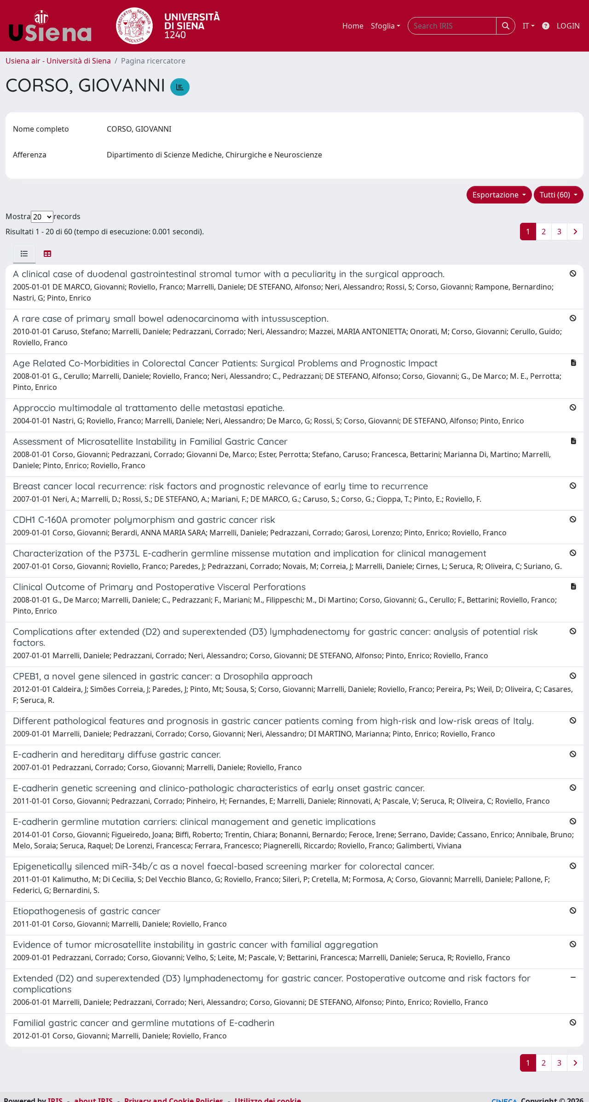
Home (353, 26)
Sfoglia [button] (383, 26)
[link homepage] (53, 26)
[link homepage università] (168, 26)
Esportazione (496, 195)
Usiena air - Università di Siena (58, 61)
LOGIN (568, 26)
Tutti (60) (556, 195)
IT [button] (526, 26)
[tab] (24, 253)
